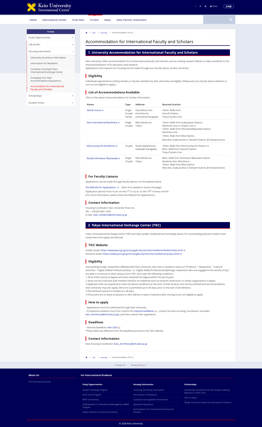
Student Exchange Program (95, 390)
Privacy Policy (137, 365)
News (107, 20)
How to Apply (190, 397)
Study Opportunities (39, 37)
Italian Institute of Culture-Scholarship (100, 412)
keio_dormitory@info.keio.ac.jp (102, 314)
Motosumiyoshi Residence (101, 145)
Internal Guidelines (144, 311)
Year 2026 (112, 327)
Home (33, 20)
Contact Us (120, 365)
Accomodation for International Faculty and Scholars (47, 88)
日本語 (229, 6)
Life (93, 32)
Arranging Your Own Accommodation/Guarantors (45, 79)
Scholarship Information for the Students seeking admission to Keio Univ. (207, 391)
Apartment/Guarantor (143, 404)
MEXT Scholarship (91, 399)
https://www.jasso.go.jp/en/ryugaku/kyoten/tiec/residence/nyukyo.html (141, 253)
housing (104, 32)
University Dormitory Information (48, 57)
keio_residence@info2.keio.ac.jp (110, 214)
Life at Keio (34, 44)
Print (215, 6)
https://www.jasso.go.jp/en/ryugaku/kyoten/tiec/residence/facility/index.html (142, 250)
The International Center (40, 381)
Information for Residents (44, 63)
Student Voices (36, 102)
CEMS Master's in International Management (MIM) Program (106, 405)
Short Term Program (92, 394)
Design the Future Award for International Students (208, 402)
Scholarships (35, 95)
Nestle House (94, 110)
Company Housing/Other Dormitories (150, 399)
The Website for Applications (101, 187)
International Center (54, 20)
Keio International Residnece (102, 122)
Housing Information (40, 51)
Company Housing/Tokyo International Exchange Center (46, 70)
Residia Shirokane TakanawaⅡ (102, 158)
